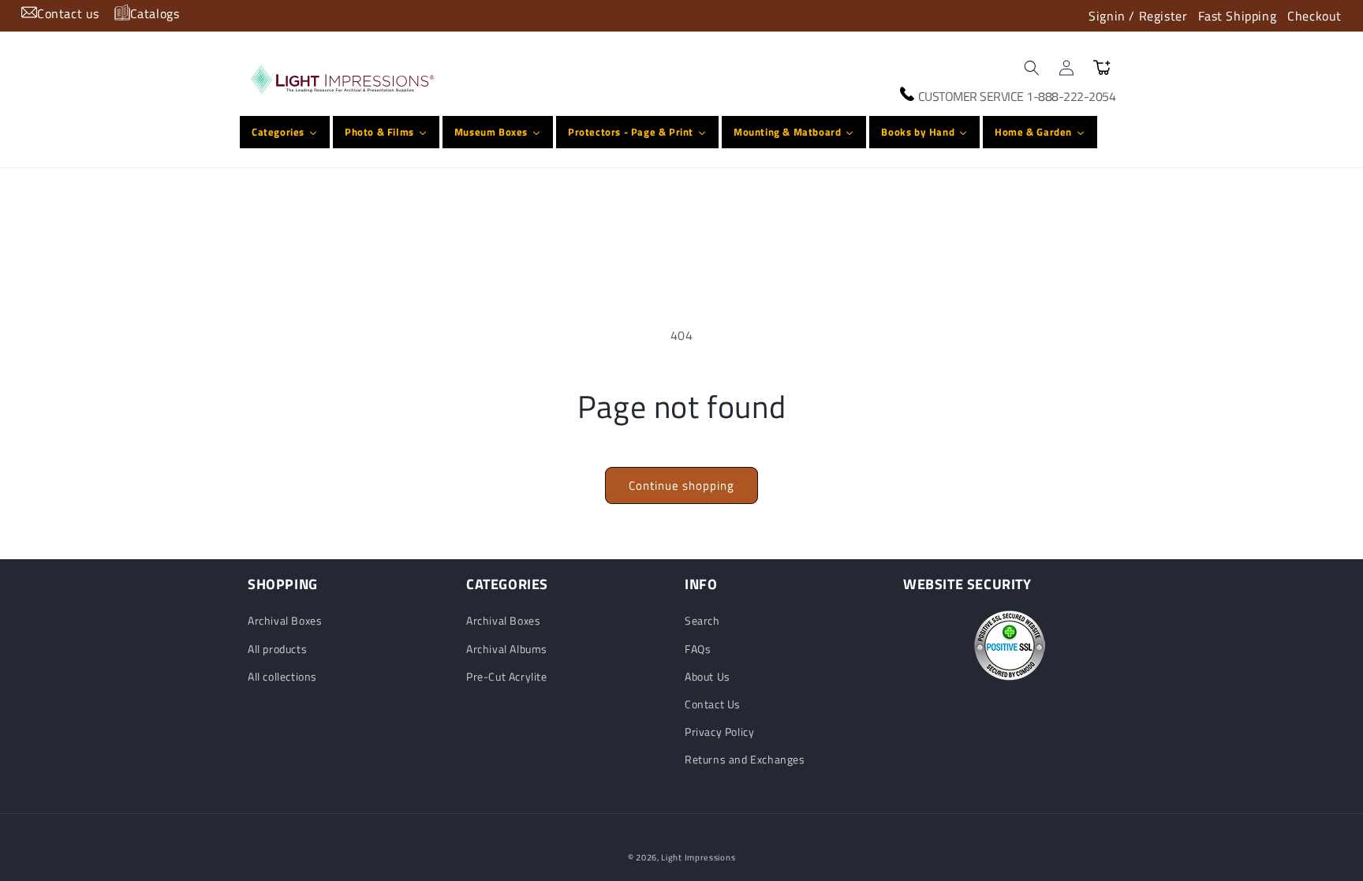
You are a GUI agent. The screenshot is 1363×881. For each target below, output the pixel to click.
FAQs (698, 648)
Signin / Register (1138, 15)
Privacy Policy (719, 731)
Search (702, 620)
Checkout (1314, 15)
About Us (707, 676)
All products (277, 648)
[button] (1031, 67)
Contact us (68, 13)
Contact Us (713, 704)
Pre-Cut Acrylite (506, 676)
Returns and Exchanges (745, 759)
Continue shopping (681, 485)
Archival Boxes (285, 620)
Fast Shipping (1237, 15)
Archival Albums (506, 648)
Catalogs (155, 13)
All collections (282, 676)
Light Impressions (698, 857)
